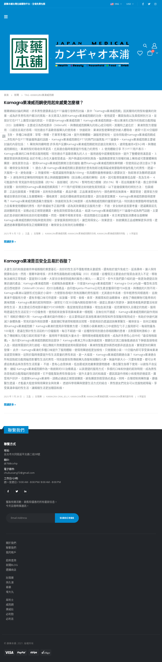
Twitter (16, 491)
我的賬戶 (11, 552)
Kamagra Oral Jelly (57, 396)
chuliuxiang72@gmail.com (19, 472)
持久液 (10, 582)
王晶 (27, 233)
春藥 (8, 587)
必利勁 (10, 614)
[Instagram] (155, 4)
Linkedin (25, 491)
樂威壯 (10, 609)
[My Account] (154, 45)
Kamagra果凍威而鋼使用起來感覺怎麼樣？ (43, 102)
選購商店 (11, 569)
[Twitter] (149, 4)
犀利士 (10, 599)
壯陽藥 (37, 233)
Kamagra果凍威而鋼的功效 (82, 233)
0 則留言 (134, 233)
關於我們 (11, 543)
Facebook (8, 491)
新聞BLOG (12, 565)
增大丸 (10, 592)
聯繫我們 (11, 547)
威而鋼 (10, 604)
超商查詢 (11, 560)
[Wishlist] (140, 53)
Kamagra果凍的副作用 (121, 396)
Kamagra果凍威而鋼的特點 (111, 233)
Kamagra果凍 (78, 396)
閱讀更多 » (10, 241)
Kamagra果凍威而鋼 (56, 233)
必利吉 (10, 618)
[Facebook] (143, 4)
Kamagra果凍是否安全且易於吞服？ (37, 261)
